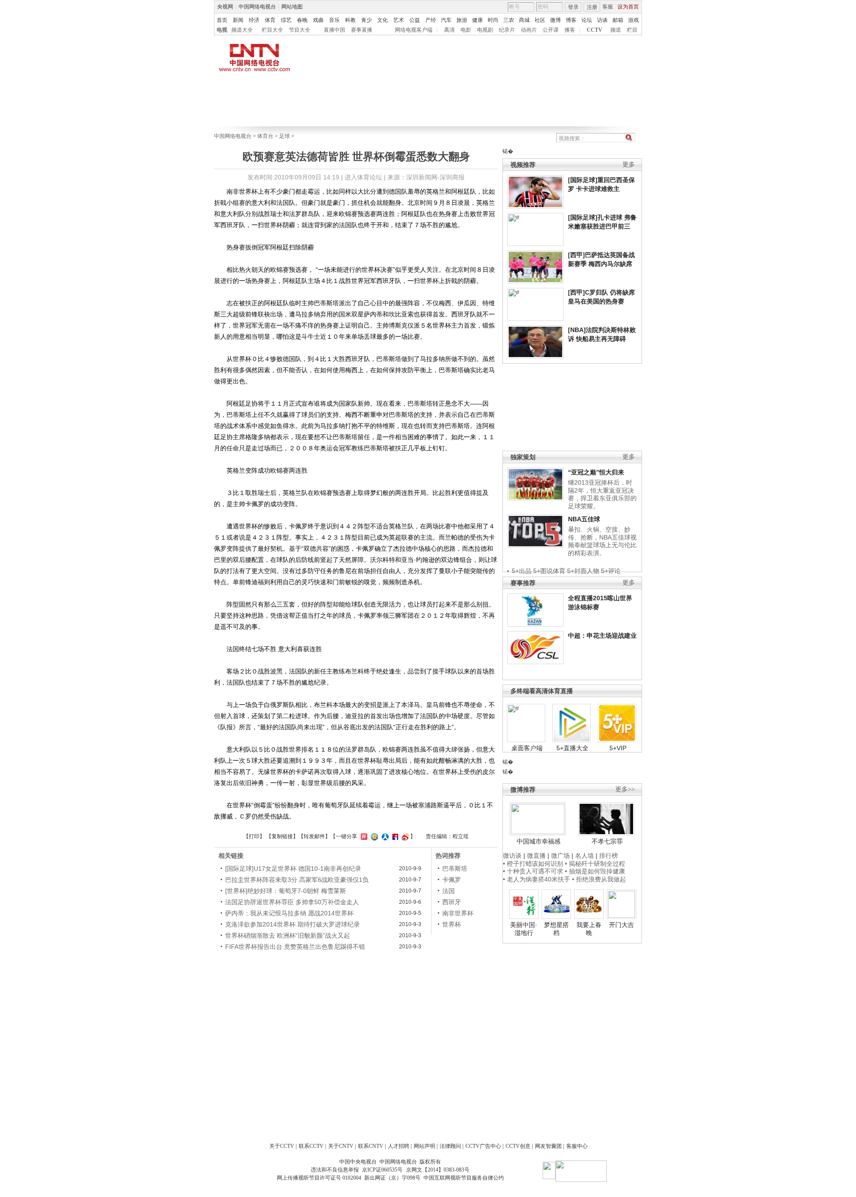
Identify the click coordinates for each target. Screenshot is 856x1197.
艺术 (398, 20)
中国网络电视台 (257, 7)
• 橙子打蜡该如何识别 (533, 863)
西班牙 (451, 902)
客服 (607, 7)
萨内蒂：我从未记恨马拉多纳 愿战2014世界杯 (289, 913)
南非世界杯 (457, 913)
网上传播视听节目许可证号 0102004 (319, 1178)
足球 (284, 136)
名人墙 (584, 855)
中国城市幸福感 (538, 841)
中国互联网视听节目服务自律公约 (464, 1178)
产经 (430, 20)
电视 (222, 30)
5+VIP (617, 748)
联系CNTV (370, 1146)
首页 (222, 20)
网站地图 (292, 7)
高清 (449, 30)
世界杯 (451, 924)
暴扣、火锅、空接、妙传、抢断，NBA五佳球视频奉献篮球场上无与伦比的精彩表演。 (602, 541)
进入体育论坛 (363, 177)
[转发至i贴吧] (394, 836)
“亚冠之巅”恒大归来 (596, 472)
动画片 (529, 30)
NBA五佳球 (584, 519)
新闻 (238, 20)
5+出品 (521, 570)
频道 (615, 30)
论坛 (586, 20)
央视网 (225, 7)
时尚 (493, 20)
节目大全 (299, 30)
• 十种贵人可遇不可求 (534, 871)
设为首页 (628, 7)
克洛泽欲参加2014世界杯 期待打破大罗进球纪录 (292, 924)
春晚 (302, 20)
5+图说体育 (549, 570)
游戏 (633, 20)
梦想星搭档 (556, 928)
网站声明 (424, 1146)
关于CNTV (341, 1146)
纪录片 (507, 30)
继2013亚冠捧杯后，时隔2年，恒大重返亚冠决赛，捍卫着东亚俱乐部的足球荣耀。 (602, 494)
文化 (382, 20)
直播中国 (334, 30)
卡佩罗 (451, 879)
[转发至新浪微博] (404, 836)
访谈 (602, 20)
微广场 (560, 855)
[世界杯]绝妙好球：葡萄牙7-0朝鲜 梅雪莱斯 (285, 890)
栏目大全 (272, 30)
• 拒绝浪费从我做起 (599, 879)
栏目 (632, 30)
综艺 (286, 20)
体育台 (265, 136)
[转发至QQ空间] (373, 836)
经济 (254, 20)
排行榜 (608, 855)
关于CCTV (281, 1146)
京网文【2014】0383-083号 (437, 1170)
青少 (366, 20)
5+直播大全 (572, 748)
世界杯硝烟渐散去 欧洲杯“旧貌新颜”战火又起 (287, 935)
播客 (569, 30)
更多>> (625, 789)
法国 (448, 890)
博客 (571, 20)
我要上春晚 (588, 928)
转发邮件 (314, 836)
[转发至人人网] (384, 836)
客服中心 (577, 1146)
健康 (477, 20)
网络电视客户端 (413, 30)
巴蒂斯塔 (454, 868)
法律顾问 (450, 1146)
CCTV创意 (518, 1146)
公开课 (551, 30)
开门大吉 (621, 924)
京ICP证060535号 (382, 1170)
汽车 (446, 20)
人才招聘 (398, 1146)
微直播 (536, 855)
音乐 (334, 20)
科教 (350, 20)
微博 (555, 20)
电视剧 (485, 30)
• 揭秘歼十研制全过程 (595, 863)
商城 (524, 20)
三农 (508, 20)
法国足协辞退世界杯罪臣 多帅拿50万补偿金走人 (292, 902)
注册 (592, 7)
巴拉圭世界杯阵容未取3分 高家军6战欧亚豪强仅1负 (297, 879)
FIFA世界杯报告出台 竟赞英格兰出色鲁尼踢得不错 (295, 946)
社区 (540, 20)
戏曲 (318, 20)
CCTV (594, 30)
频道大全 (242, 30)
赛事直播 (361, 30)
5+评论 (611, 570)
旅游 (462, 20)
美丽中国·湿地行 (523, 928)
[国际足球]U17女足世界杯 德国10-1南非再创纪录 (293, 868)
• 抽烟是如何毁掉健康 (595, 871)
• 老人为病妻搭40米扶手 (536, 879)
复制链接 (282, 836)
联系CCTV (311, 1146)
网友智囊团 (548, 1146)
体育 (270, 20)
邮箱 (618, 20)
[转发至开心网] (362, 836)
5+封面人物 (583, 570)
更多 (628, 164)
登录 (573, 7)
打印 (254, 836)
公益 (414, 20)
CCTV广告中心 (483, 1146)
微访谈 (512, 855)
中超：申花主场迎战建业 (602, 635)
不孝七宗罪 (607, 841)
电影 (466, 30)
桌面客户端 (527, 748)
